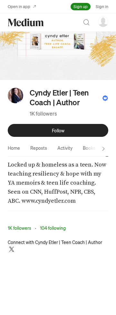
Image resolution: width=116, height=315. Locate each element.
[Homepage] (26, 22)
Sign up (80, 6)
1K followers (43, 113)
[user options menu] (103, 21)
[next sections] (103, 149)
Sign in (102, 6)
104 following (53, 228)
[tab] (14, 148)
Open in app (19, 6)
